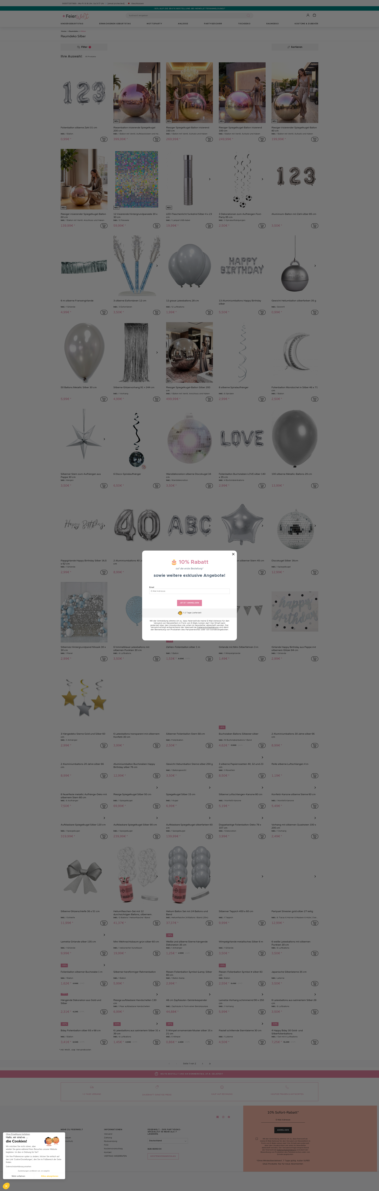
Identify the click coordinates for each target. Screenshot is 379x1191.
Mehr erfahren (18, 1176)
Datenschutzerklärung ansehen (18, 1167)
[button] (6, 1186)
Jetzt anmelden (189, 603)
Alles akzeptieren (49, 1176)
